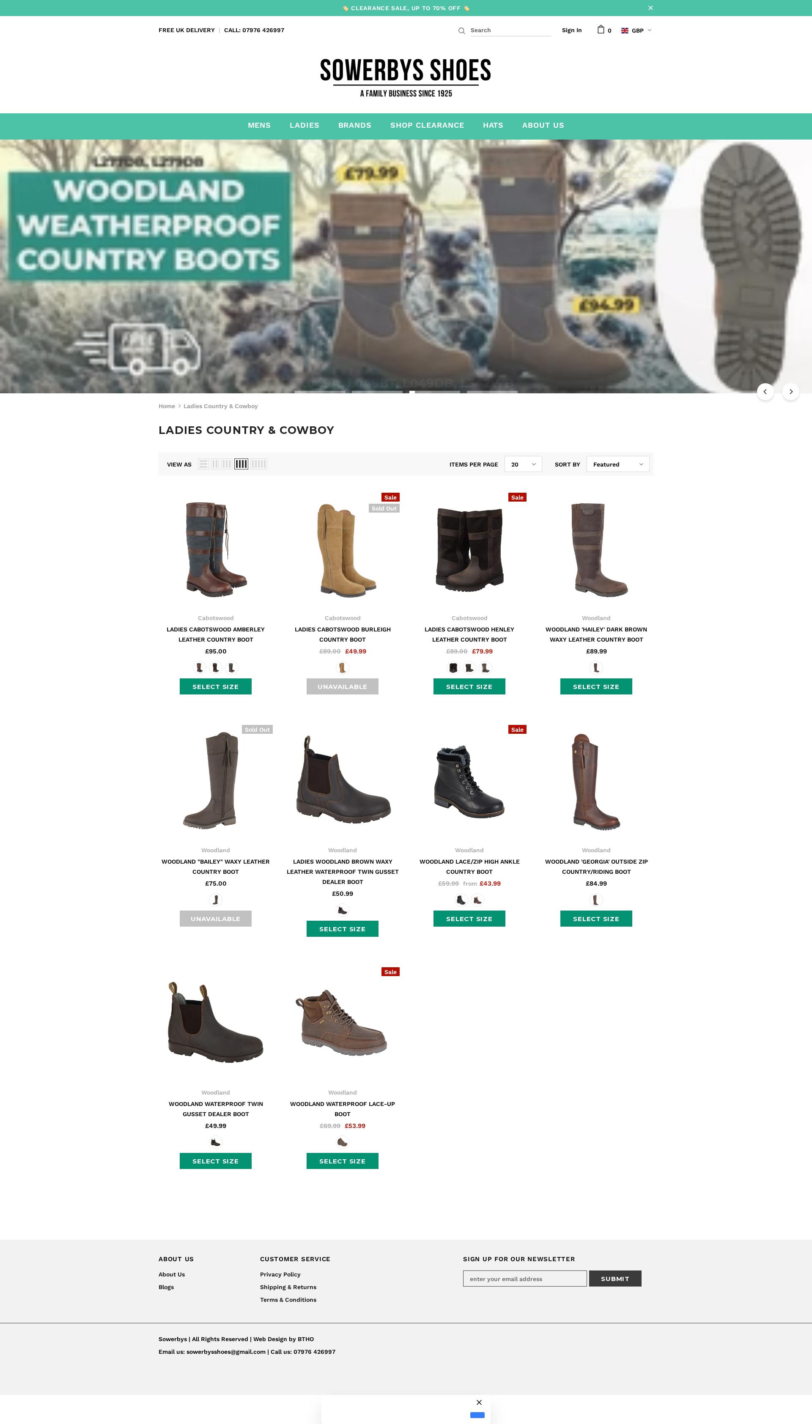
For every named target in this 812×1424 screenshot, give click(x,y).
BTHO (306, 1339)
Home (167, 406)
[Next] (790, 391)
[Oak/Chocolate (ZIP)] (469, 667)
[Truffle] (342, 667)
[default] (477, 1415)
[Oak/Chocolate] (215, 667)
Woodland (596, 618)
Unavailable (343, 687)
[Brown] (596, 667)
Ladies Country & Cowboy (221, 406)
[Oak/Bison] (199, 667)
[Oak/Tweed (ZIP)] (485, 667)
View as (179, 464)
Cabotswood (216, 618)
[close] (650, 8)
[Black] (461, 900)
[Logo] (406, 75)
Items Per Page (474, 464)
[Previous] (765, 391)
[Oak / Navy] (231, 667)
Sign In (572, 30)
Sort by (567, 464)
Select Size (215, 687)
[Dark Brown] (215, 900)
